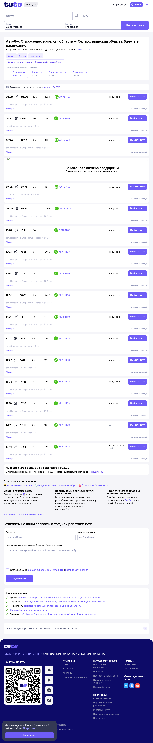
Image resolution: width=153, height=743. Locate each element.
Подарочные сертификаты (100, 666)
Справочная (119, 4)
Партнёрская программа (106, 714)
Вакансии (68, 668)
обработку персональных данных (45, 569)
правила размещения (76, 569)
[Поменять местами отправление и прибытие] (76, 16)
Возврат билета (101, 687)
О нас (65, 664)
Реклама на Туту (101, 709)
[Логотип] (13, 4)
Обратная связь (132, 668)
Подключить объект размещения (103, 704)
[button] (49, 670)
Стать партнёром (102, 698)
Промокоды (99, 671)
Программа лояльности (105, 675)
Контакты (67, 672)
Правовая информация (75, 676)
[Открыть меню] (147, 4)
